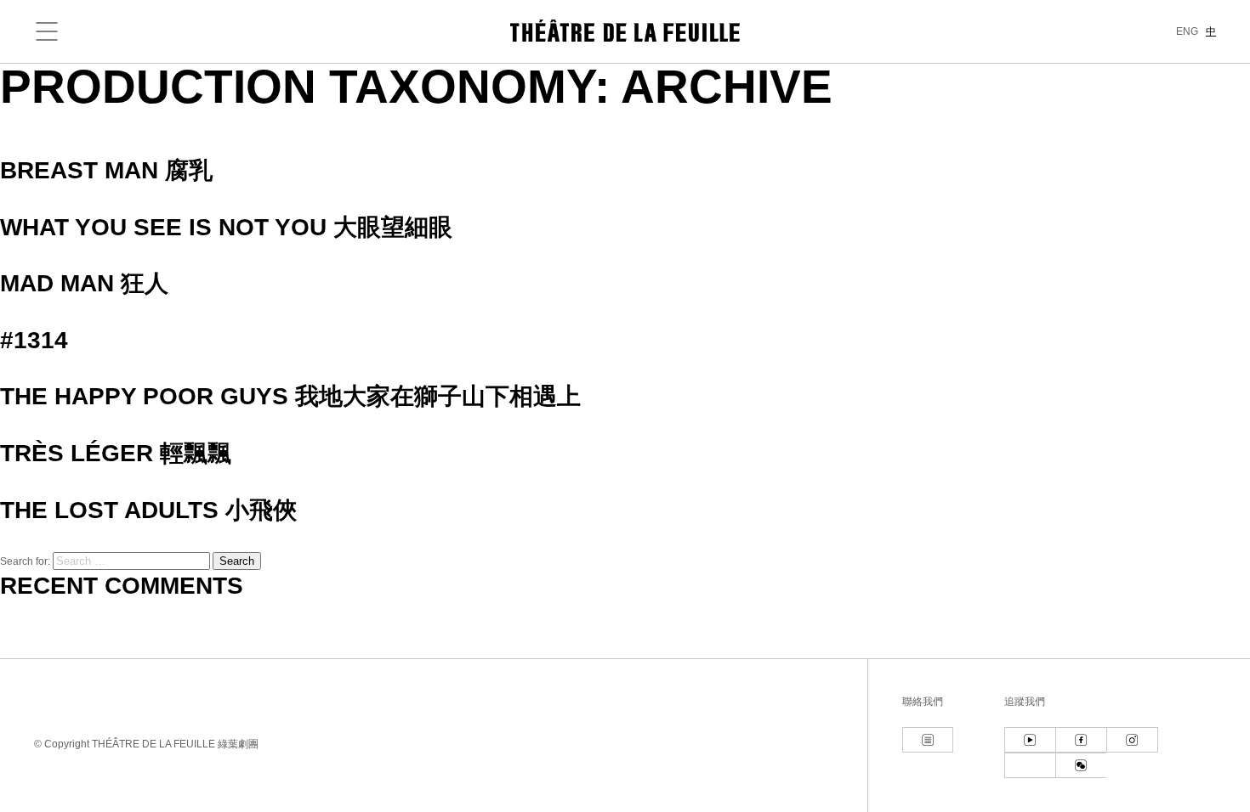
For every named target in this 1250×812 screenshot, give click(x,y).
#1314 (34, 340)
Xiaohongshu (1029, 765)
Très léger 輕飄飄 (115, 453)
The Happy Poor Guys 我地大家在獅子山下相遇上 (290, 396)
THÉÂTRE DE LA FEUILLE (625, 30)
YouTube (1029, 740)
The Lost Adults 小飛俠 (148, 510)
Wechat (1080, 765)
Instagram (1131, 740)
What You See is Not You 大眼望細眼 (226, 227)
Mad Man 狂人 (84, 283)
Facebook (1080, 740)
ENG (1187, 31)
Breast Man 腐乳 (106, 170)
